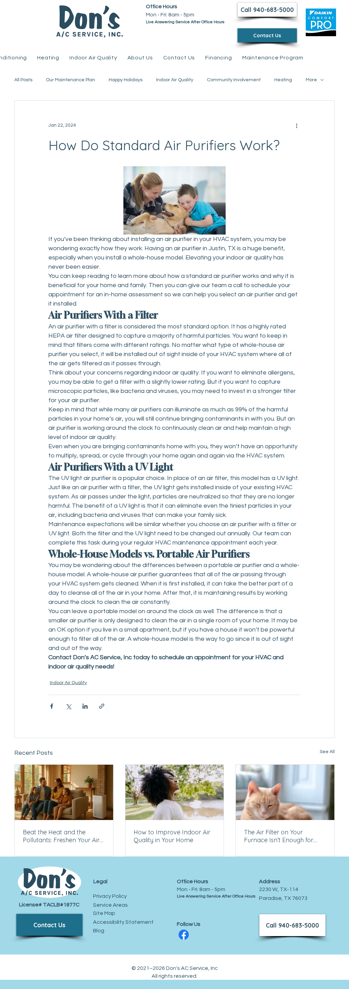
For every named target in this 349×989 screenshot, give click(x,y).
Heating (283, 79)
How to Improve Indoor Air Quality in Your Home (172, 836)
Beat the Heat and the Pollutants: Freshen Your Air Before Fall (61, 836)
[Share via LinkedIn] (85, 706)
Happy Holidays (125, 79)
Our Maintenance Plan (70, 79)
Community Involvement (234, 79)
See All (327, 751)
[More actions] (296, 125)
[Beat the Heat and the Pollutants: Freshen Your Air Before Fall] (64, 792)
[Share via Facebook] (51, 706)
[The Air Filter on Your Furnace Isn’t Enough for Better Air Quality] (285, 792)
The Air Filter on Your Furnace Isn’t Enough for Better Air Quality (278, 836)
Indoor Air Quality (174, 79)
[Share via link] (101, 706)
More (311, 79)
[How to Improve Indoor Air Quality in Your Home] (174, 792)
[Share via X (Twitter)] (68, 706)
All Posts (23, 79)
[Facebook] (184, 935)
